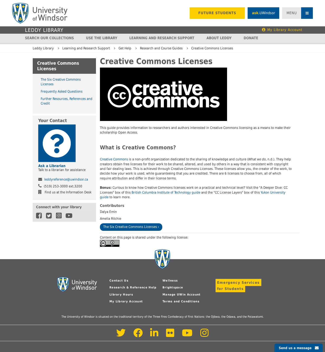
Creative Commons (114, 159)
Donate (251, 38)
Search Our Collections (49, 38)
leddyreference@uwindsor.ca (66, 179)
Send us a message (295, 348)
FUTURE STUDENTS (217, 13)
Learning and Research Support (161, 38)
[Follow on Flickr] (170, 335)
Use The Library (101, 38)
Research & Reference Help (133, 287)
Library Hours (121, 294)
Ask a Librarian (51, 166)
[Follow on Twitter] (121, 335)
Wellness (170, 280)
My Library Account (284, 30)
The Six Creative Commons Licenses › (131, 227)
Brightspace (172, 287)
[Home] (39, 13)
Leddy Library (44, 30)
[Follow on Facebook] (138, 335)
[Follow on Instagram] (204, 335)
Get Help (125, 48)
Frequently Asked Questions (61, 91)
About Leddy (218, 38)
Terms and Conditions (180, 301)
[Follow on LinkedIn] (154, 335)
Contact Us (118, 280)
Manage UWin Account (181, 294)
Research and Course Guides (161, 48)
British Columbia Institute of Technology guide (166, 192)
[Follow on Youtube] (187, 335)
